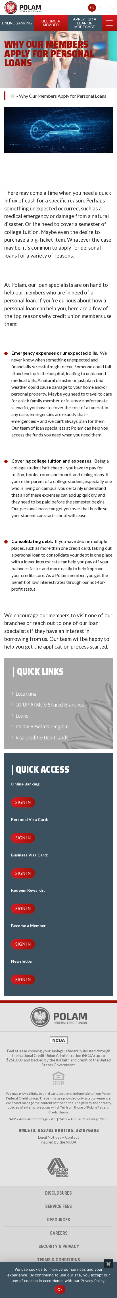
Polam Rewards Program (42, 726)
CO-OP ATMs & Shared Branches (50, 705)
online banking (17, 23)
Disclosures (58, 1193)
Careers (59, 1233)
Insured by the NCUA (58, 1142)
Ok (59, 1289)
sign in (23, 802)
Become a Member (50, 23)
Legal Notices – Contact (58, 1137)
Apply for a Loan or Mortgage (84, 23)
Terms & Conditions (58, 1260)
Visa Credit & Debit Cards (42, 737)
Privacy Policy (93, 1280)
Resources (58, 1219)
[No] (108, 1263)
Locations (26, 694)
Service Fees (58, 1206)
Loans (22, 716)
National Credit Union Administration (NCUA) (56, 1055)
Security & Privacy (58, 1246)
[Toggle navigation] (109, 23)
